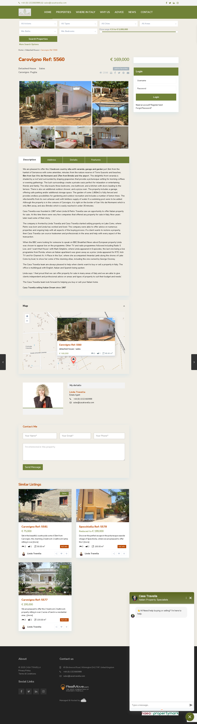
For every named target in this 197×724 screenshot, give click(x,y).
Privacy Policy (24, 670)
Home (20, 50)
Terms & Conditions (27, 674)
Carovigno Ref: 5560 (70, 344)
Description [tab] (29, 159)
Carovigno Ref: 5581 (34, 526)
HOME (47, 12)
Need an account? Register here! (149, 105)
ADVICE (119, 12)
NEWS (132, 12)
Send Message (33, 467)
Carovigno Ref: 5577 (34, 600)
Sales (42, 68)
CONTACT (147, 12)
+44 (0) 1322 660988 (82, 399)
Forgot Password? (144, 108)
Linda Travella (43, 395)
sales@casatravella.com (83, 402)
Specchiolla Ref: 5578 (93, 526)
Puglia (33, 72)
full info (64, 546)
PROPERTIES (63, 12)
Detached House (32, 50)
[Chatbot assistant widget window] (162, 651)
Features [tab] (96, 159)
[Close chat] (189, 716)
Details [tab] (73, 159)
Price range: (105, 29)
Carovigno (23, 72)
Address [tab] (51, 159)
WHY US (105, 12)
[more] (35, 542)
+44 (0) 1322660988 (72, 671)
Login (156, 97)
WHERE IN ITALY (85, 12)
